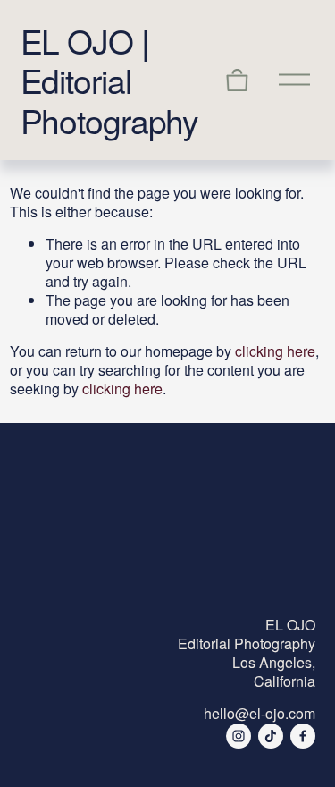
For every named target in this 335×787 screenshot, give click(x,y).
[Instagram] (238, 736)
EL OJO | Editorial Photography (110, 80)
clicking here (275, 351)
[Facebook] (302, 736)
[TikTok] (270, 736)
